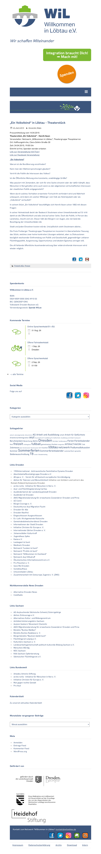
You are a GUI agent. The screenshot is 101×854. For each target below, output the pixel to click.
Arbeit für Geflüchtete (75, 434)
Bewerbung (27, 441)
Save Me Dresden (21, 566)
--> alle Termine (16, 374)
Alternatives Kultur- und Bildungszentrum (32, 618)
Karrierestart (26, 448)
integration (61, 444)
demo (35, 441)
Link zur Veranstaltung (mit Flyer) (25, 151)
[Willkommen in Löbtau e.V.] (44, 35)
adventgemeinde (19, 435)
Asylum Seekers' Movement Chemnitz (30, 624)
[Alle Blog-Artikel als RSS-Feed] (86, 837)
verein (36, 454)
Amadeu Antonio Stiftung (25, 673)
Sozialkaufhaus (20, 569)
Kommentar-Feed (21, 748)
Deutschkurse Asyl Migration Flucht (29, 506)
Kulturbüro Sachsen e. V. (25, 642)
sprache (77, 451)
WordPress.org (20, 751)
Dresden (45, 440)
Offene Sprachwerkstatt (37, 358)
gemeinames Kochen (49, 444)
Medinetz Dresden (22, 545)
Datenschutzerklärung (39, 845)
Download (72, 845)
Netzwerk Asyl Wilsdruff (24, 557)
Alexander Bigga (34, 128)
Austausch (77, 438)
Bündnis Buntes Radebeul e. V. (27, 633)
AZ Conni (18, 500)
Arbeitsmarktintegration (19, 438)
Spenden (66, 74)
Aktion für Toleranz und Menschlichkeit (31, 480)
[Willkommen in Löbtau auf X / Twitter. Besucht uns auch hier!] (61, 837)
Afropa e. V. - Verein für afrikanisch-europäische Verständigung (42, 477)
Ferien (70, 440)
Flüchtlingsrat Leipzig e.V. (25, 639)
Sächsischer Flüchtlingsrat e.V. (27, 656)
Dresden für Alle (21, 509)
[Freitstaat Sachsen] (35, 806)
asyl (31, 437)
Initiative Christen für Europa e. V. (29, 527)
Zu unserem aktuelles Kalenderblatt (26, 703)
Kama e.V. (18, 539)
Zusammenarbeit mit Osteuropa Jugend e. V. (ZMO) (36, 574)
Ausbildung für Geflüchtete (52, 438)
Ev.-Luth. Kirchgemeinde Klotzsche (29, 518)
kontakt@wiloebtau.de (66, 829)
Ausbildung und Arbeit (67, 438)
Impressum (17, 845)
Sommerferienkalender (52, 450)
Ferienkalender (82, 440)
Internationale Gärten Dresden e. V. (30, 530)
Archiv (59, 845)
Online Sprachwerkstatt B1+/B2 (41, 326)
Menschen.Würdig (21, 647)
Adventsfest (28, 435)
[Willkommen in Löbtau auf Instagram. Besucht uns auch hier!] (87, 397)
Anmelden (18, 742)
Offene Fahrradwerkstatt (37, 342)
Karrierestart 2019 (36, 448)
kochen (45, 448)
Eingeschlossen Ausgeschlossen (28, 515)
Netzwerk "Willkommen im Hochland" (30, 554)
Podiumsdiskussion (80, 447)
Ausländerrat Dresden (24, 495)
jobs (21, 448)
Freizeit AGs (19, 266)
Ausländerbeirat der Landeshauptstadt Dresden (35, 492)
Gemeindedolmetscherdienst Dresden (31, 521)
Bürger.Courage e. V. (23, 503)
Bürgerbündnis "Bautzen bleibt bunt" (30, 636)
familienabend (63, 441)
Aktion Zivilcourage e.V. (24, 615)
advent (12, 435)
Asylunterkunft (39, 438)
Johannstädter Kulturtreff (25, 533)
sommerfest (69, 451)
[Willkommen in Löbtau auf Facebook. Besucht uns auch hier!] (70, 397)
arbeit (62, 435)
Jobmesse (14, 447)
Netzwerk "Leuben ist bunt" (26, 548)
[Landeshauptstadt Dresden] (38, 788)
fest (11, 444)
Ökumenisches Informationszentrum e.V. (32, 560)
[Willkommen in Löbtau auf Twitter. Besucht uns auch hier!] (79, 397)
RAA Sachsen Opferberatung (26, 653)
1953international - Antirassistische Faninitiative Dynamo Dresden (43, 471)
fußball (36, 444)
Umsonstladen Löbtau (23, 571)
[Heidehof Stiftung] (28, 822)
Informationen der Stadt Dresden (28, 524)
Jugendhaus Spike (22, 536)
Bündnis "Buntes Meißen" (25, 630)
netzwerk (64, 447)
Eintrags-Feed (20, 745)
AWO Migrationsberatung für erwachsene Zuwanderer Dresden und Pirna (46, 497)
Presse (27, 266)
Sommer (14, 451)
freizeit (18, 444)
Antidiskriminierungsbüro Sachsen (29, 621)
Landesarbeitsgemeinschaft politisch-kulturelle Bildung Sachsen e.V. (44, 644)
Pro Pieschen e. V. (22, 563)
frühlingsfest (27, 444)
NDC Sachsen (20, 650)
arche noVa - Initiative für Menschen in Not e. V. (35, 486)
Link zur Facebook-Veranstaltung (24, 155)
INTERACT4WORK (73, 444)
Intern (85, 845)
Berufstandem (16, 441)
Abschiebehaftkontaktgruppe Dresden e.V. (33, 474)
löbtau (53, 447)
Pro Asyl (17, 685)
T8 (32, 454)
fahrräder (55, 441)
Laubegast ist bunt (22, 542)
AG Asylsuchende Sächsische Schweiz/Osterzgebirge (37, 612)
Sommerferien (29, 450)
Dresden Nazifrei (21, 512)
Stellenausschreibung (19, 454)
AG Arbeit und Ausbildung (46, 434)
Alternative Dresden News (25, 592)
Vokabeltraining (42, 454)
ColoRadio (18, 595)
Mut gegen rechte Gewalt (25, 682)
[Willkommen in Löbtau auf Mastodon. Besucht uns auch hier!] (78, 837)
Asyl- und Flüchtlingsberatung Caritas (30, 489)
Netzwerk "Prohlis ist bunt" (25, 551)
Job (83, 444)
